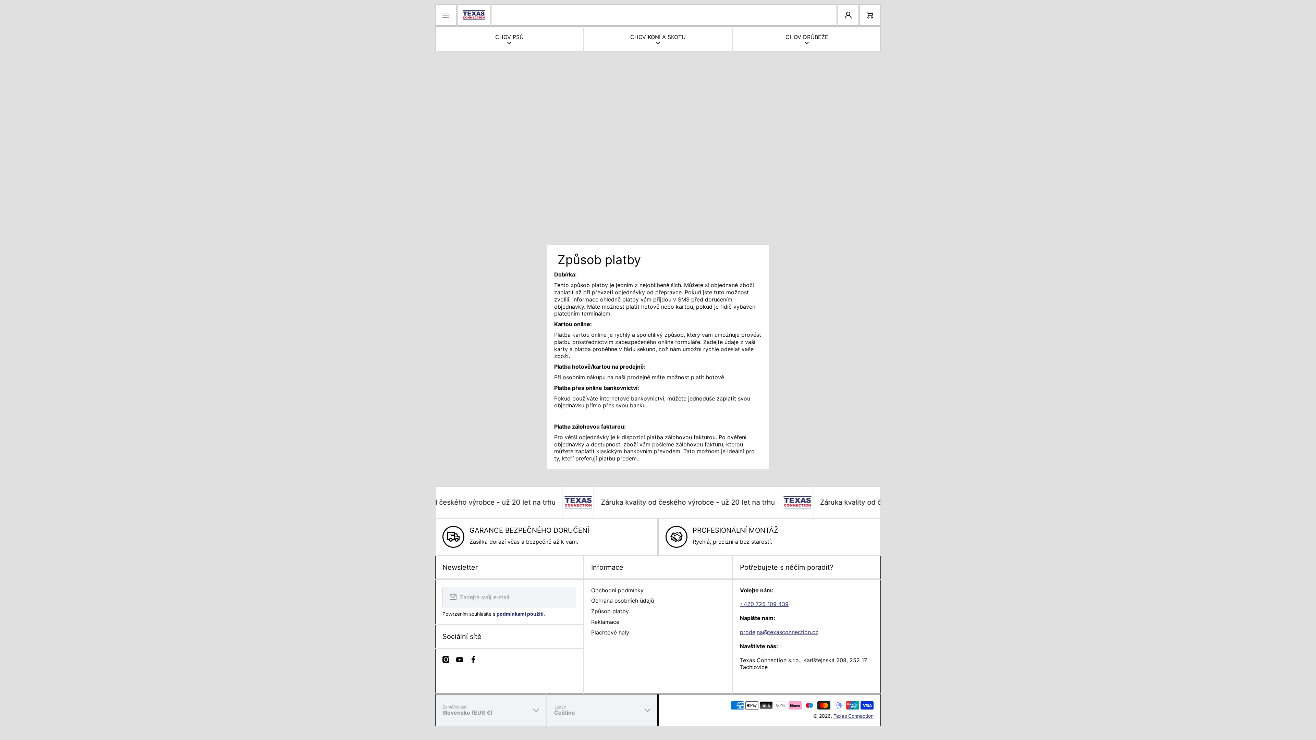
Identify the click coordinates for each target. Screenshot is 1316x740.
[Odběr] (566, 597)
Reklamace (605, 621)
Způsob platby (610, 611)
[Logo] (473, 15)
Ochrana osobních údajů (622, 600)
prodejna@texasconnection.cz (779, 632)
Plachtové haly (610, 632)
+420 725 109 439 (764, 604)
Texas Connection (853, 716)
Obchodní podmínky (617, 590)
